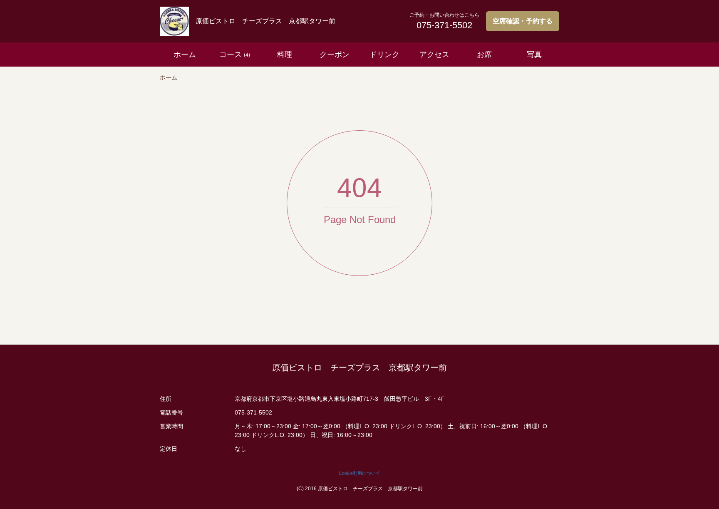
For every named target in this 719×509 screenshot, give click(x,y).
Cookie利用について (359, 473)
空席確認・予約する (523, 21)
